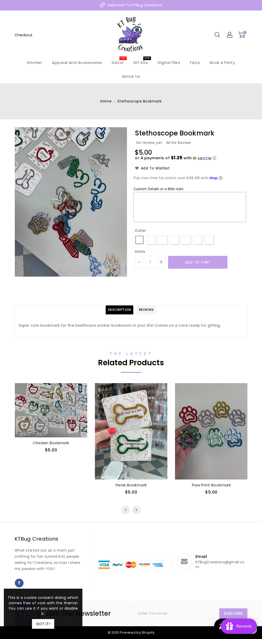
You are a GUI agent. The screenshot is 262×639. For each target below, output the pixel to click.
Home (106, 101)
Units (140, 251)
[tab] (119, 310)
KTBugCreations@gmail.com (220, 564)
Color (140, 230)
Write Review (178, 142)
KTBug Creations (37, 538)
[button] (175, 158)
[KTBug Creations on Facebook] (19, 583)
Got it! (43, 623)
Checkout (23, 35)
